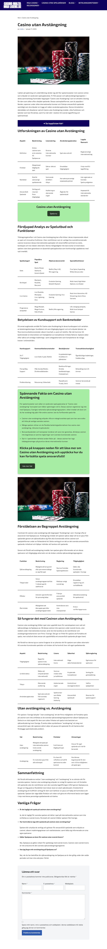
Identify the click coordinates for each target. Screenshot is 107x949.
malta (22, 29)
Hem (19, 18)
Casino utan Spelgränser (54, 3)
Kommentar (27, 893)
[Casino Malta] (12, 5)
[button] (38, 2)
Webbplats (69, 884)
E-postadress (49, 884)
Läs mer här (27, 466)
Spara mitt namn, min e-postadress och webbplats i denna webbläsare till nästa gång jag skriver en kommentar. (52, 926)
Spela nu (53, 213)
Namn (24, 884)
